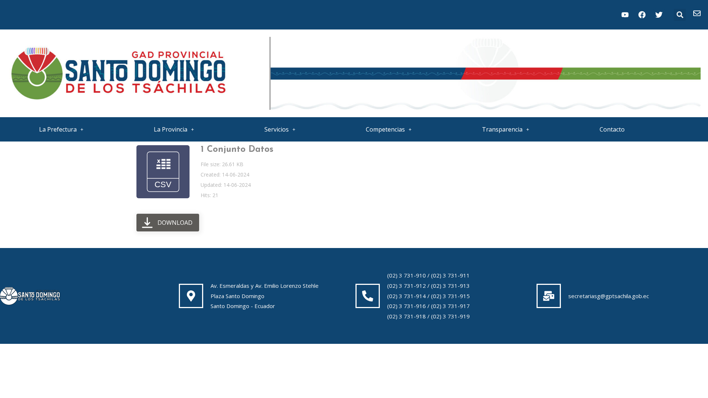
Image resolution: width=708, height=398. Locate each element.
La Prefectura (58, 129)
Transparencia (502, 129)
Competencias (385, 129)
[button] (680, 15)
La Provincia (170, 129)
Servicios (276, 129)
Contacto (612, 129)
